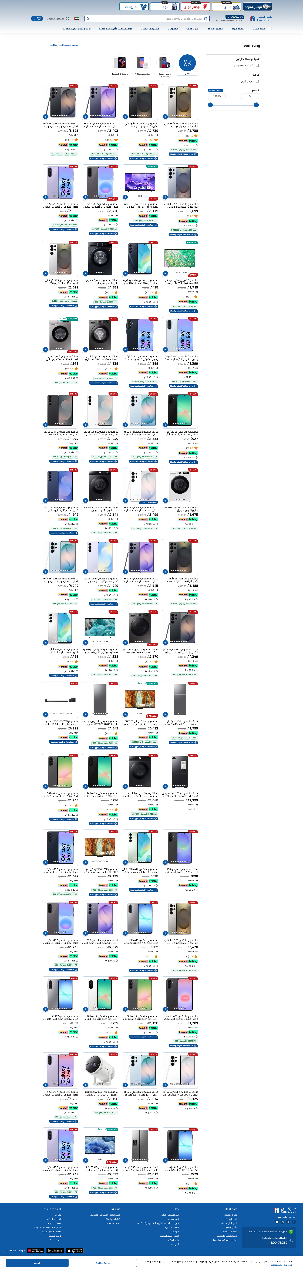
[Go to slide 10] (132, 115)
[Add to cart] (165, 117)
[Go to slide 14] (88, 115)
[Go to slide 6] (178, 115)
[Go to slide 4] (181, 115)
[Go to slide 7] (176, 115)
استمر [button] (37, 1263)
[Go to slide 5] (179, 115)
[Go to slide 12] (92, 115)
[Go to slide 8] (174, 115)
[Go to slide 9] (172, 115)
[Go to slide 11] (94, 115)
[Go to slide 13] (90, 115)
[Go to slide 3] (183, 115)
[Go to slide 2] (185, 115)
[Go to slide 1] (186, 115)
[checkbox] (257, 65)
